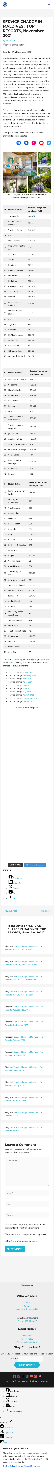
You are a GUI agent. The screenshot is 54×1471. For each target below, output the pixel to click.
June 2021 (27, 688)
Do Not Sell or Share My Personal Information (22, 1466)
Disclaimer (27, 1335)
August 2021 (28, 694)
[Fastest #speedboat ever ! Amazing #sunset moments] (27, 848)
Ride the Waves (27, 1365)
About (27, 1302)
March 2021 (28, 678)
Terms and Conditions (27, 1342)
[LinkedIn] (26, 143)
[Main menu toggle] (49, 4)
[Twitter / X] (22, 1376)
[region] (27, 1457)
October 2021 (29, 701)
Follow (19, 707)
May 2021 (27, 685)
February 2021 (29, 675)
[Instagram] (34, 143)
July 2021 (27, 691)
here (5, 123)
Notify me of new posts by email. (22, 1241)
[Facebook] (18, 143)
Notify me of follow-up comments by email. (26, 1234)
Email (14, 1358)
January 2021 (29, 672)
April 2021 (27, 681)
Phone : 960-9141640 (27, 1321)
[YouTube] (41, 143)
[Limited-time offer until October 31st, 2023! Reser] (27, 748)
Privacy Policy (27, 1339)
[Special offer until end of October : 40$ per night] (27, 812)
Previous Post (9, 910)
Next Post (47, 910)
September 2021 (30, 698)
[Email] (8, 1406)
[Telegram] (39, 1376)
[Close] (51, 1446)
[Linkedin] (27, 1376)
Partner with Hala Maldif (27, 1309)
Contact (27, 1306)
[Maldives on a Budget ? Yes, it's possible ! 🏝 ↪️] (27, 857)
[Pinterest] (35, 1376)
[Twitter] (49, 143)
